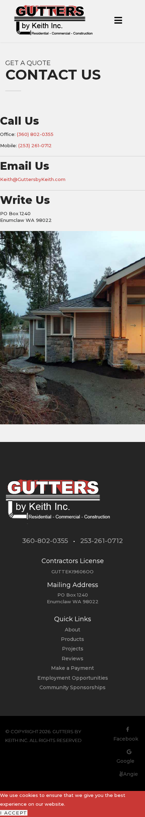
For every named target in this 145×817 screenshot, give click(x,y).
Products (72, 639)
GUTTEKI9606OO (72, 571)
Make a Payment (72, 668)
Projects (72, 649)
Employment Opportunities (72, 678)
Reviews (72, 658)
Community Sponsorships (72, 687)
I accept (13, 813)
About (72, 629)
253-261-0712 (101, 541)
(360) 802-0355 (35, 134)
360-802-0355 (45, 541)
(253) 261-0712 (35, 145)
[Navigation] (118, 21)
